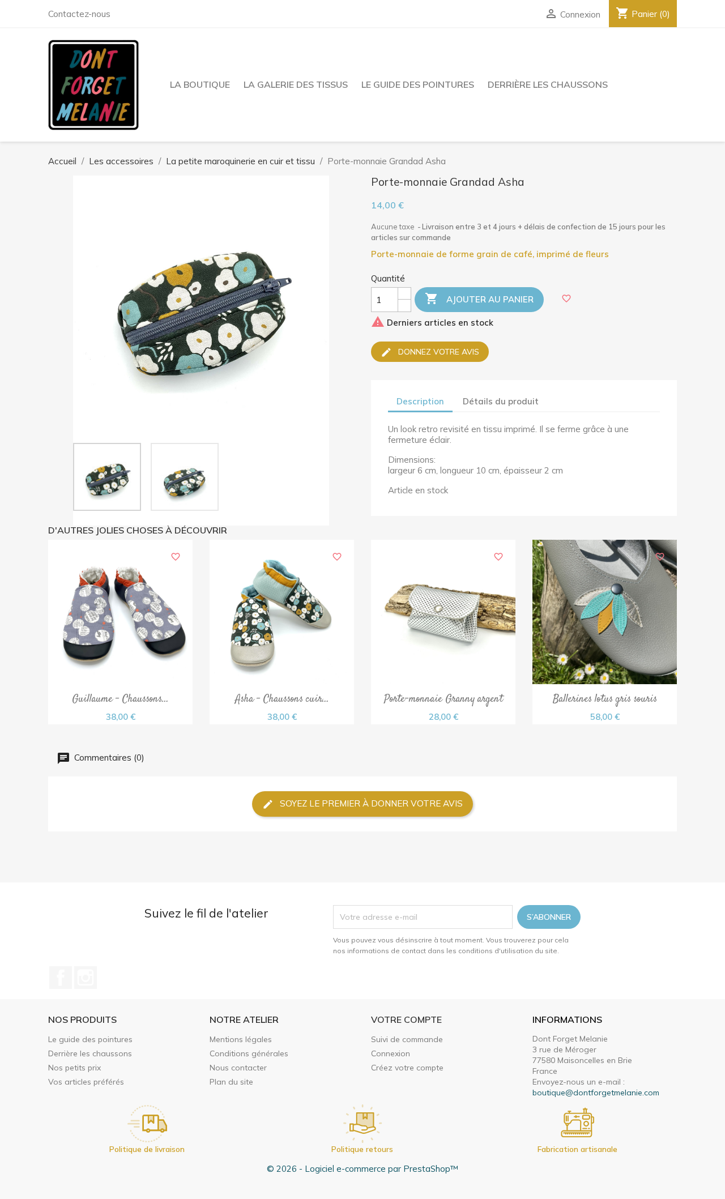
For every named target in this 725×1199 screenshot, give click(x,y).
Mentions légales (241, 1039)
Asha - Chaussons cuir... (282, 700)
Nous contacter (238, 1068)
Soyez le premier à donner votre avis (370, 803)
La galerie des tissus (296, 84)
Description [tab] (420, 401)
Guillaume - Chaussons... (120, 700)
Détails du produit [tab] (501, 401)
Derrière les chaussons (548, 84)
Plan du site (231, 1082)
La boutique (200, 84)
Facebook (60, 977)
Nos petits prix (74, 1068)
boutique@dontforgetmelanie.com (595, 1092)
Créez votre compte (407, 1068)
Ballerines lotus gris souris (605, 700)
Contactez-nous (79, 13)
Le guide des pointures (417, 84)
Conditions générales (249, 1053)
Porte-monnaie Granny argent (443, 700)
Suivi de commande (407, 1039)
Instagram (85, 977)
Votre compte (406, 1019)
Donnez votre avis (437, 351)
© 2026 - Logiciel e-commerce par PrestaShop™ (362, 1168)
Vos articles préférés (86, 1082)
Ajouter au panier (479, 298)
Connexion (390, 1053)
